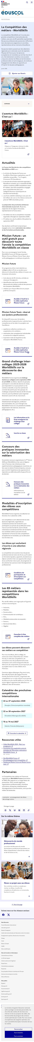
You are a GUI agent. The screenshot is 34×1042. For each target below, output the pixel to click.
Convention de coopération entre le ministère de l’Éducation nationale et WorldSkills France (15, 750)
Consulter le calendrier (17, 733)
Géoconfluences (5, 977)
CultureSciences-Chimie (7, 955)
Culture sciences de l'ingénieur (8, 961)
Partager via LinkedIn (19, 810)
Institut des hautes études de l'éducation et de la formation (15, 933)
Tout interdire (18, 1033)
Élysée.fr (3, 983)
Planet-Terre (4, 963)
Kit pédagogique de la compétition (14, 760)
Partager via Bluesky (14, 810)
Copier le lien (28, 810)
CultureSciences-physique (7, 966)
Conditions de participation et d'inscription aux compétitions (20, 576)
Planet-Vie (3, 969)
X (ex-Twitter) (9, 915)
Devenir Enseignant (5, 930)
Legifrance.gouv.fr (5, 991)
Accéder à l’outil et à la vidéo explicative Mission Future (21, 301)
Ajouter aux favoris (18, 73)
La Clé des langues (5, 958)
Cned (2, 941)
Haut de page (18, 904)
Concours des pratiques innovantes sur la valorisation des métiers (21, 485)
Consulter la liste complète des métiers (21, 635)
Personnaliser (18, 1029)
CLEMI (2, 946)
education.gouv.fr (5, 927)
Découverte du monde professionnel (13, 842)
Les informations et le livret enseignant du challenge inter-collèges (21, 420)
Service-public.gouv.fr (6, 994)
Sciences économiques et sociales (9, 974)
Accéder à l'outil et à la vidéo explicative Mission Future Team (21, 350)
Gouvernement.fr (5, 988)
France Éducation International (8, 925)
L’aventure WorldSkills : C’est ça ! (16, 142)
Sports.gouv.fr (4, 999)
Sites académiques (5, 949)
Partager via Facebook (5, 810)
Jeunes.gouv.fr (4, 996)
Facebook (3, 915)
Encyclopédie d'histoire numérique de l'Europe (12, 971)
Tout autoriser (18, 1036)
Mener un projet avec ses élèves (17, 883)
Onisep (3, 938)
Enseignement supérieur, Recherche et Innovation (13, 935)
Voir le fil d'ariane (5, 19)
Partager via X (10, 810)
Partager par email (24, 810)
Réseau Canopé (5, 943)
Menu (31, 2)
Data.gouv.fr (4, 986)
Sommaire (7, 104)
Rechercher (27, 2)
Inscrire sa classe (20, 433)
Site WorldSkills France (10, 758)
